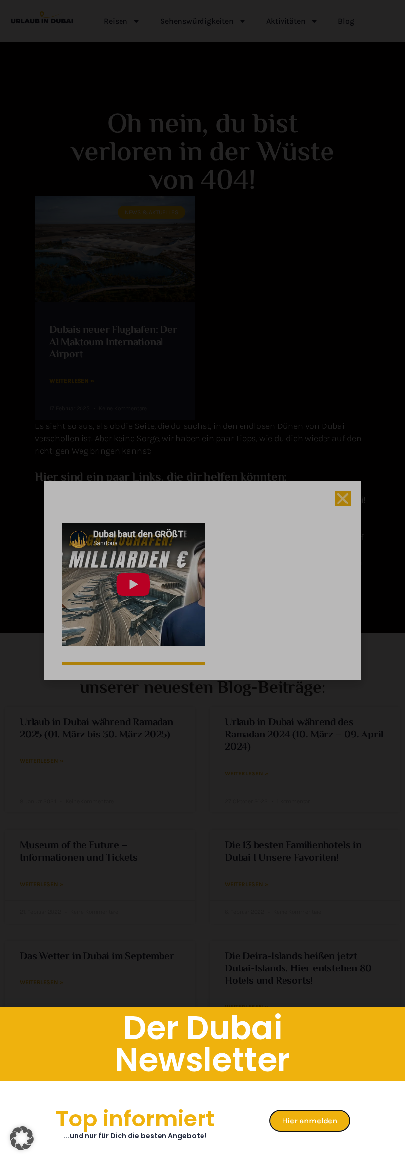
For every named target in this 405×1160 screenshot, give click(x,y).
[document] (202, 580)
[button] (21, 1138)
